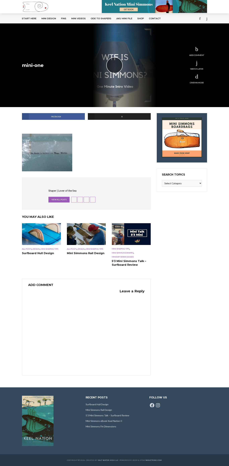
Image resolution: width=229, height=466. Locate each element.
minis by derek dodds (123, 257)
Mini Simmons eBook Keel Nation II (104, 420)
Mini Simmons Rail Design (85, 253)
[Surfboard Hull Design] (41, 234)
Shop (140, 18)
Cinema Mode (197, 82)
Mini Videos (78, 18)
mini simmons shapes (122, 252)
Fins (63, 18)
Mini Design (48, 18)
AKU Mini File (124, 18)
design (36, 249)
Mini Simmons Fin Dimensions (101, 426)
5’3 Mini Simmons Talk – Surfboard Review (129, 263)
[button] (47, 152)
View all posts (59, 199)
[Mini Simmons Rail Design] (86, 234)
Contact (155, 18)
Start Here (29, 18)
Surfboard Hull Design (38, 253)
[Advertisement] (92, 48)
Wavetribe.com (154, 460)
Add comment (196, 55)
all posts (27, 249)
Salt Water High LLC (108, 460)
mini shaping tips (49, 249)
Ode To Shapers (101, 18)
